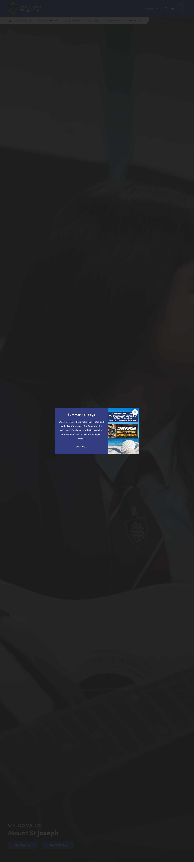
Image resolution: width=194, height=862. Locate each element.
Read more (83, 447)
